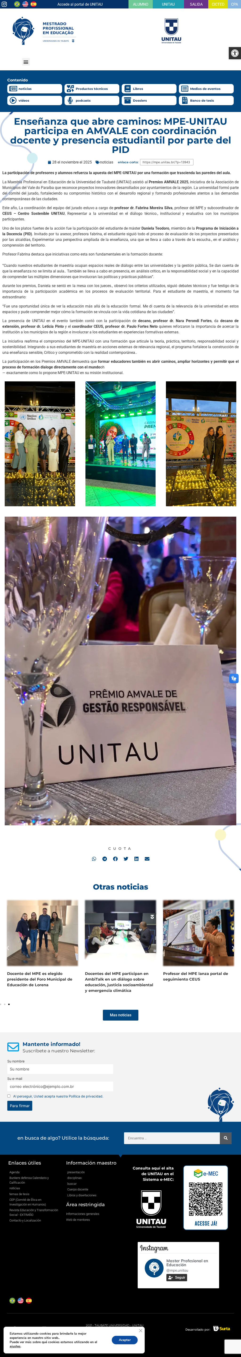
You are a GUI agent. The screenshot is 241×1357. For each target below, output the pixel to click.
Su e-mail (14, 1079)
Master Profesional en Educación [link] (187, 1262)
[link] (235, 53)
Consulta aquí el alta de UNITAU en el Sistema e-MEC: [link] (153, 1174)
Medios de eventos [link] (205, 89)
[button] (26, 62)
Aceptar (125, 1340)
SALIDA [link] (196, 4)
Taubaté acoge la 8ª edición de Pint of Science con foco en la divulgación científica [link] (42, 979)
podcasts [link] (83, 100)
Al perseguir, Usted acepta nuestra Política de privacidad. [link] (58, 1096)
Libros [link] (138, 89)
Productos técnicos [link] (92, 89)
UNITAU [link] (168, 4)
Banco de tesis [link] (202, 100)
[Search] (226, 1138)
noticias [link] (25, 89)
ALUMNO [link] (140, 4)
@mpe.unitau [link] (177, 1270)
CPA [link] (234, 4)
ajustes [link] (15, 1346)
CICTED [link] (218, 4)
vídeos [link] (24, 100)
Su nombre (15, 1061)
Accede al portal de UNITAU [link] (80, 4)
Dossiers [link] (140, 100)
